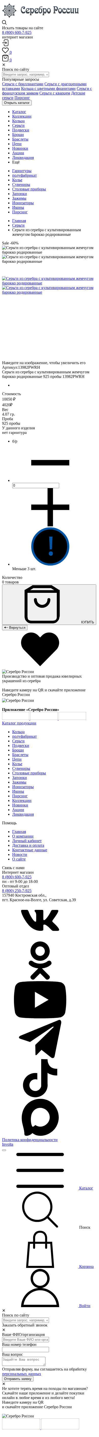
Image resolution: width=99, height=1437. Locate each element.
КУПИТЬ (87, 622)
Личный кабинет (27, 841)
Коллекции (21, 800)
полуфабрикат (24, 175)
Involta (7, 1144)
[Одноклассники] (40, 978)
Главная (19, 220)
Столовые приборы (29, 189)
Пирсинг (22, 97)
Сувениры (21, 184)
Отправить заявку (17, 1379)
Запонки (19, 193)
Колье (17, 180)
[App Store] (44, 718)
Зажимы (19, 198)
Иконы (18, 207)
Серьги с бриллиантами (22, 84)
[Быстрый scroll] (4, 1150)
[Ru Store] (72, 718)
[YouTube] (40, 1017)
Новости (19, 854)
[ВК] (40, 939)
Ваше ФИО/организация (23, 1334)
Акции (18, 810)
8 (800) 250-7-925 (16, 890)
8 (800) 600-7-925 (16, 32)
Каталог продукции (19, 723)
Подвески (20, 745)
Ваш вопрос (12, 1354)
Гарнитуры (21, 171)
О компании (23, 836)
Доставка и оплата (28, 845)
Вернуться (16, 627)
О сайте (19, 859)
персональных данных (21, 1374)
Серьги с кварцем (54, 93)
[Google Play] (16, 718)
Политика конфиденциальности (30, 1140)
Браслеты (20, 754)
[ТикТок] (40, 1096)
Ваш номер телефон (19, 1344)
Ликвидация (23, 814)
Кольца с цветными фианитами (48, 88)
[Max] (40, 1135)
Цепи (17, 759)
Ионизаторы (23, 203)
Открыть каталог (17, 103)
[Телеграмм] (40, 1057)
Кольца (18, 732)
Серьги (18, 225)
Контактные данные (29, 850)
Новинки (20, 805)
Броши (18, 750)
